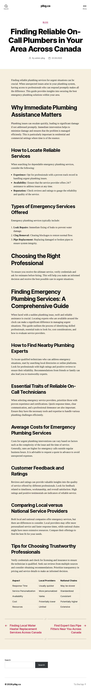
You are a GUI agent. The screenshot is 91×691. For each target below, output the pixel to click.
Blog (45, 22)
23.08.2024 (57, 58)
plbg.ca (45, 6)
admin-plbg (40, 58)
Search (8, 660)
